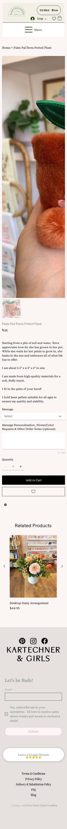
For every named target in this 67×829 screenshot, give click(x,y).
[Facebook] (44, 441)
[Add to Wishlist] (33, 292)
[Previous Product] (4, 366)
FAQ (33, 590)
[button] (60, 18)
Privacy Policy (33, 579)
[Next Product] (62, 366)
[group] (33, 375)
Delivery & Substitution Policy (33, 585)
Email (9, 490)
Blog (33, 595)
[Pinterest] (5, 305)
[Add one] (20, 267)
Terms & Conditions (33, 574)
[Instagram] (33, 441)
